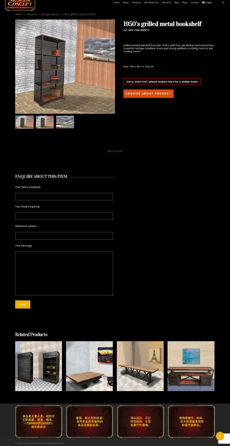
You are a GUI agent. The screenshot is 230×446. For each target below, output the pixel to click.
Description (115, 151)
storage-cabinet (49, 14)
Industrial (32, 14)
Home (116, 3)
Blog (176, 3)
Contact (195, 3)
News (125, 3)
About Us (166, 3)
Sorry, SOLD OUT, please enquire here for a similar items (162, 81)
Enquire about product (148, 93)
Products (136, 3)
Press (185, 3)
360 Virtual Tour (151, 3)
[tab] (115, 151)
